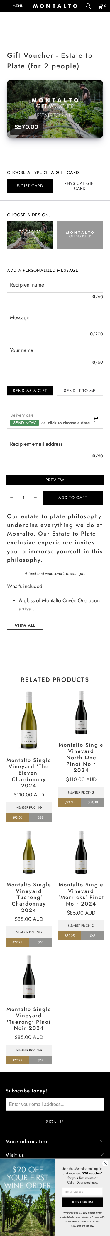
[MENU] (3, 6)
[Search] (88, 6)
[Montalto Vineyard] (55, 6)
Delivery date (21, 415)
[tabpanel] (55, 436)
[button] (11, 497)
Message (19, 317)
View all (25, 625)
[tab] (30, 186)
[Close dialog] (105, 1163)
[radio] (30, 235)
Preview (55, 480)
